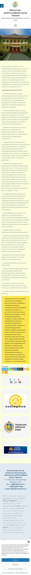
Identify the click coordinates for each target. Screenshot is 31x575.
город (20, 513)
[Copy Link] (3, 372)
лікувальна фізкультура (12, 522)
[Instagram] (12, 369)
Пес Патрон (18, 503)
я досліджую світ (17, 532)
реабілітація (14, 525)
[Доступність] (2, 6)
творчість (5, 530)
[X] (18, 369)
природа (8, 525)
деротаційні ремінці (7, 518)
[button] (28, 542)
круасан (4, 522)
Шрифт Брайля (15, 513)
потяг (4, 525)
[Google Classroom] (28, 369)
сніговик (10, 527)
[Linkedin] (15, 369)
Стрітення (15, 511)
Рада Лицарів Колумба (8, 506)
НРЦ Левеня (10, 500)
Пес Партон (12, 503)
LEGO (4, 496)
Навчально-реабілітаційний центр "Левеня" (15, 13)
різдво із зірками (22, 525)
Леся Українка (21, 498)
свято (5, 527)
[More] (6, 372)
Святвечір (12, 508)
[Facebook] (3, 369)
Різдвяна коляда (24, 506)
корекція (22, 520)
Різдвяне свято (6, 508)
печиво (24, 522)
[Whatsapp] (9, 369)
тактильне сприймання (18, 527)
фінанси (20, 530)
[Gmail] (24, 369)
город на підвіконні (8, 515)
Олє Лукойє (19, 501)
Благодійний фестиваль (12, 496)
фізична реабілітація (13, 530)
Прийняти (15, 560)
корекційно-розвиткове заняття (11, 520)
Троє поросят (21, 510)
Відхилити (15, 564)
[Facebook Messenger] (6, 369)
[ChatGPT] (21, 369)
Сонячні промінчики (7, 510)
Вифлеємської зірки (22, 496)
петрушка (20, 522)
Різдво (17, 506)
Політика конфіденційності (8, 572)
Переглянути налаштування (15, 568)
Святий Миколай (19, 508)
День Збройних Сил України (10, 498)
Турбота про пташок (7, 513)
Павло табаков (6, 503)
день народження (17, 515)
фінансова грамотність (8, 532)
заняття (14, 518)
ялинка (22, 532)
